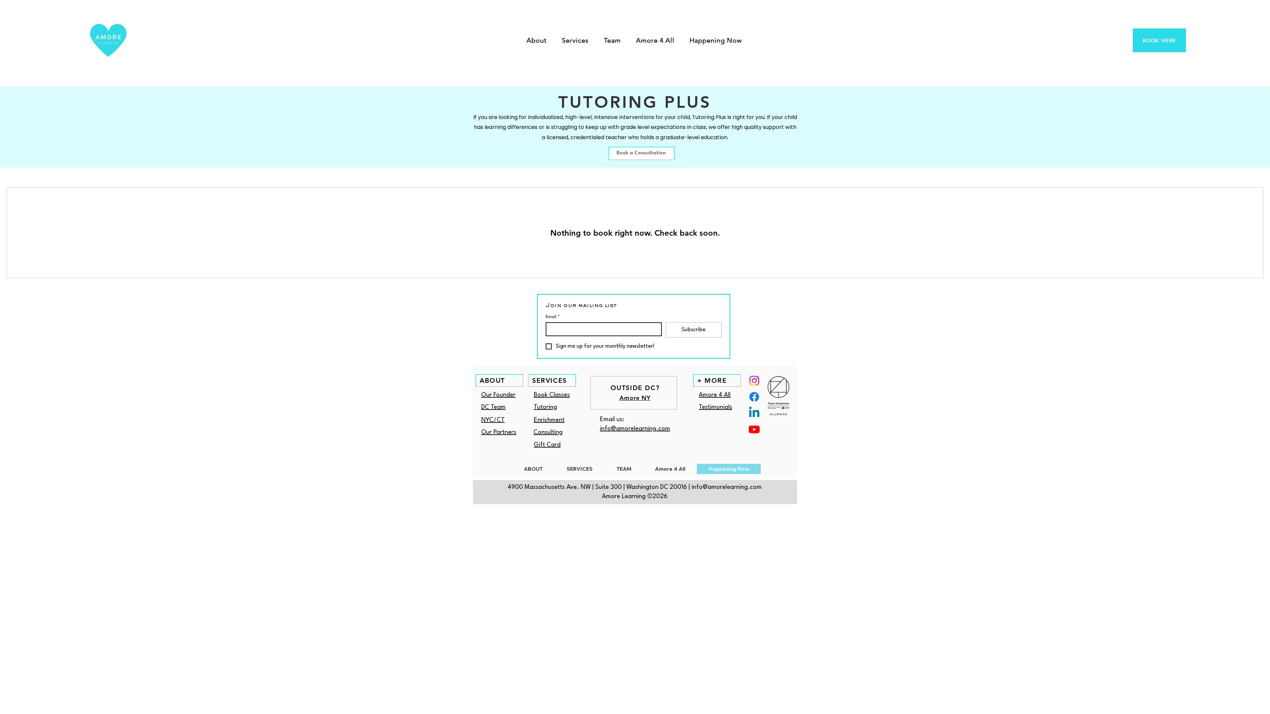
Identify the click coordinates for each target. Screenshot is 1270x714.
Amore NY (635, 398)
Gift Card (547, 445)
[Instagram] (754, 380)
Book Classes (552, 395)
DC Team (493, 407)
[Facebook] (754, 396)
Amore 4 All (715, 395)
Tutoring (545, 407)
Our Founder (498, 395)
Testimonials (715, 407)
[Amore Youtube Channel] (754, 429)
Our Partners (498, 432)
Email (553, 317)
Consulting (548, 432)
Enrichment (549, 420)
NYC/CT (493, 420)
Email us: (612, 419)
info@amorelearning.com (635, 429)
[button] (536, 40)
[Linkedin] (754, 413)
